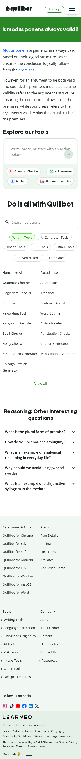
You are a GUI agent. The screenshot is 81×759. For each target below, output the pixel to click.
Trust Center (49, 628)
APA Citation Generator (20, 354)
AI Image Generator (58, 181)
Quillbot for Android (18, 560)
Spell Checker (13, 333)
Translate (47, 293)
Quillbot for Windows (19, 576)
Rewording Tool (14, 313)
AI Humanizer (63, 171)
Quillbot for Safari (16, 552)
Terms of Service (35, 731)
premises (26, 69)
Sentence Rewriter (54, 303)
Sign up (54, 9)
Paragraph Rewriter (17, 323)
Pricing (45, 543)
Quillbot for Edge (15, 543)
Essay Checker (13, 343)
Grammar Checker (26, 171)
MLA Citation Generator (58, 354)
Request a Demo (52, 568)
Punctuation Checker (56, 333)
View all (40, 383)
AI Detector (48, 283)
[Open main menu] (72, 8)
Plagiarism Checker (17, 293)
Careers (46, 636)
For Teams (48, 552)
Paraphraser (49, 272)
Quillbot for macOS (17, 584)
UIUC (29, 754)
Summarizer (12, 303)
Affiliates (47, 560)
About (45, 619)
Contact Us (48, 652)
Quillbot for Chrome (18, 535)
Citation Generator (54, 343)
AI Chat (20, 181)
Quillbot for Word (16, 592)
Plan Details (49, 535)
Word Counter (51, 313)
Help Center (49, 644)
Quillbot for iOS (14, 568)
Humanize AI (12, 272)
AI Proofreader (51, 323)
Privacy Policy (11, 731)
